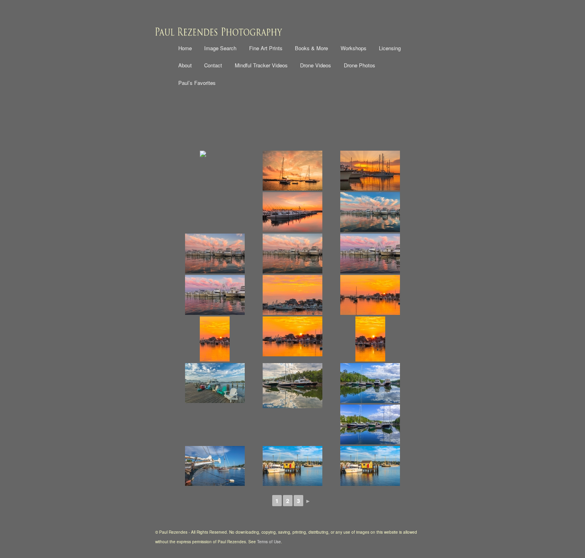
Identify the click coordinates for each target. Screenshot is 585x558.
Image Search (220, 48)
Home (185, 48)
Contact (213, 65)
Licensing (390, 48)
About (185, 65)
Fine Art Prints (266, 48)
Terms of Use (269, 541)
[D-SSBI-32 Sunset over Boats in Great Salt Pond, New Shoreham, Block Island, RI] (292, 171)
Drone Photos (359, 65)
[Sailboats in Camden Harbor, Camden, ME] (215, 466)
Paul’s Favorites (197, 82)
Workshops (354, 48)
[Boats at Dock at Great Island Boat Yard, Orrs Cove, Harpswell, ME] (292, 385)
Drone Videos (315, 65)
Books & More (311, 48)
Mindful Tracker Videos (261, 65)
